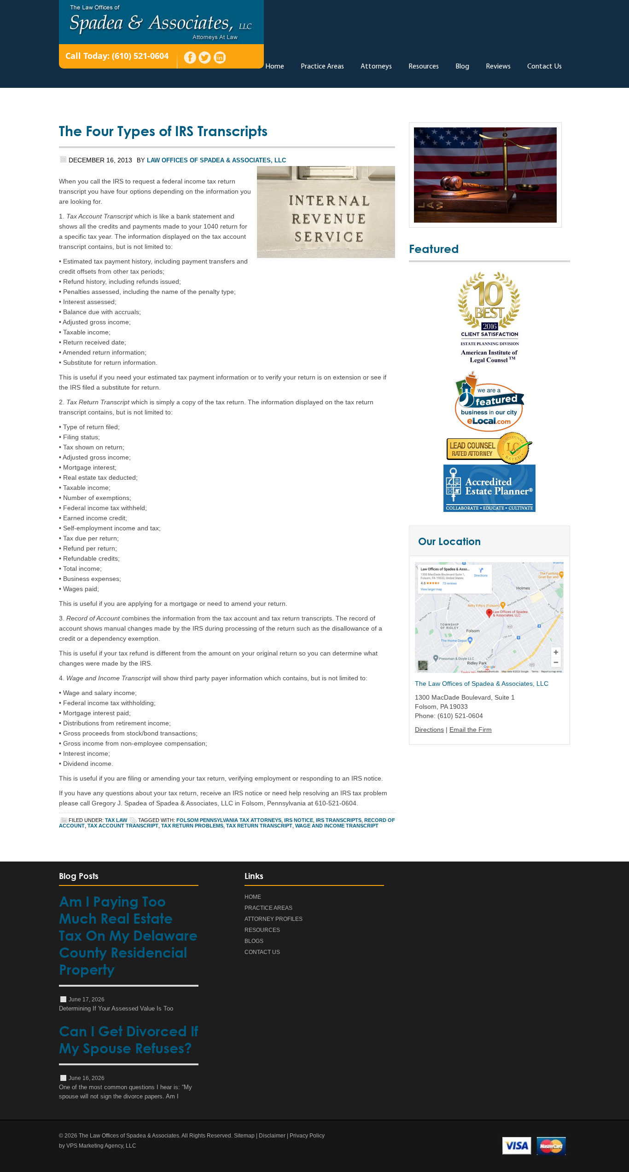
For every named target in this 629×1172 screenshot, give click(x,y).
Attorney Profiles (274, 919)
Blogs (254, 941)
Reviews (498, 66)
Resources (423, 66)
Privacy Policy (307, 1135)
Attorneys (376, 66)
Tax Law (116, 820)
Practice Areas (322, 66)
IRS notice (298, 820)
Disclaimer (272, 1135)
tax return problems (192, 825)
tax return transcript (259, 825)
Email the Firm (470, 729)
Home (274, 66)
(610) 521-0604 (140, 55)
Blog (462, 66)
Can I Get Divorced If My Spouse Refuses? (128, 1040)
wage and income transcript (337, 825)
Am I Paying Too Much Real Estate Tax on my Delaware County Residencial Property (128, 935)
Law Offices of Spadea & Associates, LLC (216, 160)
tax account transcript (122, 825)
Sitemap (244, 1135)
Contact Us (544, 66)
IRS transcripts (338, 820)
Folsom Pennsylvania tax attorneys (228, 820)
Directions (429, 729)
